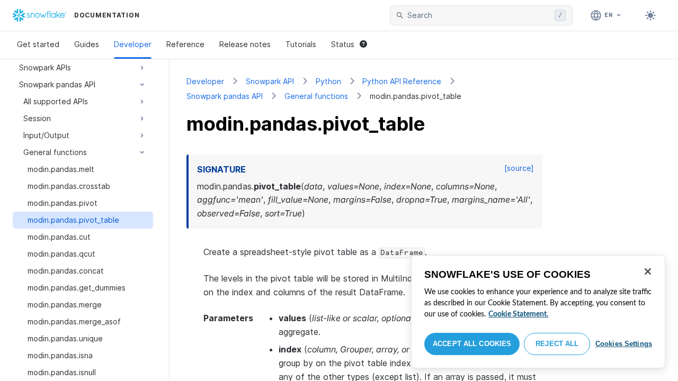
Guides (86, 44)
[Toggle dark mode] (650, 15)
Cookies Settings (623, 344)
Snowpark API (270, 81)
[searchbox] (478, 15)
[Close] (647, 271)
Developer (132, 44)
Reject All (557, 344)
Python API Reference (401, 81)
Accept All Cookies (472, 344)
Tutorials (301, 44)
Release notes (245, 44)
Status (342, 44)
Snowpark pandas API (224, 96)
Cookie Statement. (518, 314)
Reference (185, 44)
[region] (538, 311)
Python (328, 81)
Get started (38, 44)
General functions (316, 96)
